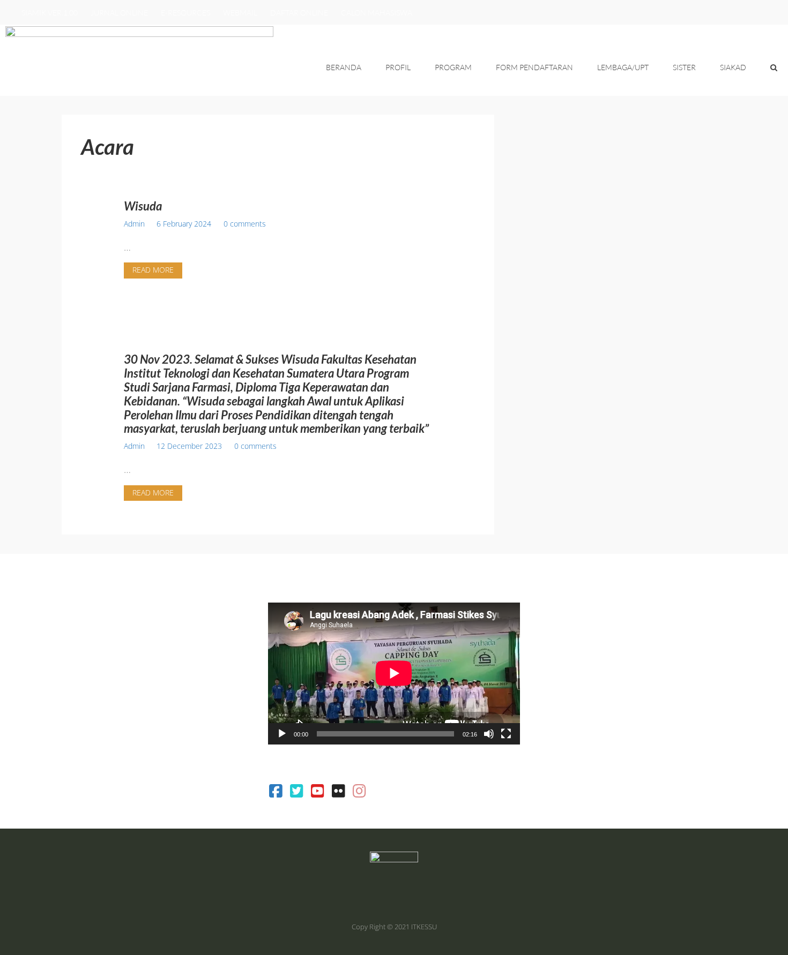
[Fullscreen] (506, 733)
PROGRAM (453, 67)
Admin (134, 224)
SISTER (684, 67)
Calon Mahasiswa (376, 12)
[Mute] (489, 733)
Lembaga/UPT (623, 67)
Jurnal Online (119, 12)
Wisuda (143, 206)
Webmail (240, 12)
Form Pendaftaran (534, 67)
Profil (398, 67)
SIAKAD (733, 67)
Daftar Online (299, 12)
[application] (394, 673)
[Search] (774, 67)
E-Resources (185, 12)
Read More (153, 270)
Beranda (343, 67)
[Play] (282, 733)
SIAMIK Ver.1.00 (49, 12)
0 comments (245, 224)
